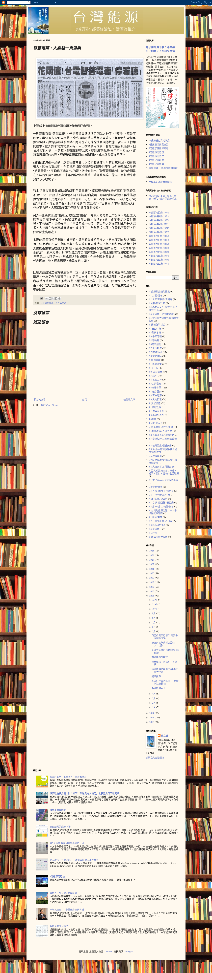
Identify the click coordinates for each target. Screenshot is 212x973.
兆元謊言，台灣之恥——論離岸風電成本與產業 (74, 859)
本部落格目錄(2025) (159, 212)
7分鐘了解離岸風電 (158, 148)
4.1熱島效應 (155, 407)
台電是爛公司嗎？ (59, 926)
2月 (154, 702)
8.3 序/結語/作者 (157, 525)
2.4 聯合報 (154, 340)
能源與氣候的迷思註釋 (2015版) (163, 644)
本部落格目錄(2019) (159, 235)
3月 (154, 698)
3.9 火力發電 (155, 399)
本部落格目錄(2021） (159, 228)
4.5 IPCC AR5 (155, 422)
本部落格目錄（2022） (160, 224)
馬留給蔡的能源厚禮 (60, 826)
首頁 (84, 399)
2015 (152, 595)
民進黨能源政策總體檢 (160, 181)
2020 (152, 573)
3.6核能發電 (155, 387)
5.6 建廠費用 (155, 456)
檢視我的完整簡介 (155, 757)
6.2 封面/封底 (155, 486)
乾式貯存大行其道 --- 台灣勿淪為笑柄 (165, 682)
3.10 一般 (153, 367)
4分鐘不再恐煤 (156, 156)
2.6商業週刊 (155, 344)
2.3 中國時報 (155, 336)
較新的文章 (40, 399)
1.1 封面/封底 (155, 295)
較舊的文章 (129, 399)
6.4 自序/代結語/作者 (159, 494)
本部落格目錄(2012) (159, 263)
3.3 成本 (153, 375)
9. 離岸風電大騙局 (158, 536)
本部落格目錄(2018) (159, 239)
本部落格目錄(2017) (159, 243)
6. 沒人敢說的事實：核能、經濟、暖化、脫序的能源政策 (164, 472)
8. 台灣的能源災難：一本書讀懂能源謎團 (163, 512)
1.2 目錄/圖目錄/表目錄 (160, 299)
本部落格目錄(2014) (159, 255)
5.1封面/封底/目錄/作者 (160, 430)
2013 (152, 717)
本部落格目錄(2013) (159, 259)
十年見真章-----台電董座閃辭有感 (67, 909)
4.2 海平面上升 (156, 411)
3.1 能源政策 (155, 363)
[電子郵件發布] (41, 298)
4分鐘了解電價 (156, 164)
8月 (154, 617)
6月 (154, 626)
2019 (152, 577)
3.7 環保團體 (155, 391)
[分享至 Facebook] (56, 298)
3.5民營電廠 (155, 383)
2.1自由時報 (155, 328)
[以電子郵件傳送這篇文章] (46, 298)
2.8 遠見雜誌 (155, 356)
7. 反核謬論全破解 (158, 498)
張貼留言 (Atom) (49, 404)
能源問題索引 (158, 688)
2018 (152, 582)
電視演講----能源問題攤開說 (163, 167)
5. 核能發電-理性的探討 (161, 426)
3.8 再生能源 (60, 302)
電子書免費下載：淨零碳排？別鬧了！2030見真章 (160, 49)
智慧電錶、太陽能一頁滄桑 (164, 663)
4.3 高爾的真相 (156, 415)
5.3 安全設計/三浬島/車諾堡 (163, 438)
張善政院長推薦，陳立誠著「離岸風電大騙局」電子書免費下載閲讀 (84, 793)
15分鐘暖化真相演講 (159, 140)
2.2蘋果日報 (155, 332)
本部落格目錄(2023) (159, 220)
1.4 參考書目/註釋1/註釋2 (162, 314)
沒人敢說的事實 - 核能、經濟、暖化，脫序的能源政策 (163, 197)
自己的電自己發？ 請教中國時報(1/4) (165, 637)
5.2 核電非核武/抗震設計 (161, 434)
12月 (155, 599)
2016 (152, 591)
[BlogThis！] (50, 298)
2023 (152, 559)
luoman (109, 951)
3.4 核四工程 (155, 379)
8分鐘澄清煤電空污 (158, 144)
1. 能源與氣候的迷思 (159, 291)
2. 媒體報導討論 (157, 324)
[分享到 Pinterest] (59, 298)
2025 (152, 550)
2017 (152, 586)
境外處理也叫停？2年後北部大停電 (165, 670)
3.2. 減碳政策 (47, 302)
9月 (154, 613)
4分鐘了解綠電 (156, 160)
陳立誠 (164, 735)
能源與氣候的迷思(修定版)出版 (165, 651)
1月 (154, 707)
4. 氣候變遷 (154, 403)
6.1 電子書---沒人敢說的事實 (163, 480)
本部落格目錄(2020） (159, 232)
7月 (154, 622)
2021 (152, 568)
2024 (152, 555)
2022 (152, 564)
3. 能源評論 (154, 359)
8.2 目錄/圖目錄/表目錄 (160, 521)
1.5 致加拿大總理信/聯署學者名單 (164, 319)
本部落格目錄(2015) (159, 251)
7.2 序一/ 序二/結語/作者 (161, 506)
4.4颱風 (152, 419)
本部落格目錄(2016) (159, 247)
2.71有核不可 (155, 352)
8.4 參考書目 (155, 528)
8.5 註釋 (153, 532)
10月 (155, 608)
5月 (154, 631)
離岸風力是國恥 (58, 810)
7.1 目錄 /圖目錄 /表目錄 (161, 502)
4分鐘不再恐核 (156, 152)
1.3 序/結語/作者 (157, 303)
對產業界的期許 (160, 657)
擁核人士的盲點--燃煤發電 (63, 893)
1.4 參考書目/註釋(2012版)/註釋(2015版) (164, 309)
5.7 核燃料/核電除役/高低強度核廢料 (163, 461)
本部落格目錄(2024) (159, 216)
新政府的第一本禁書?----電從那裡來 (68, 776)
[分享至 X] (53, 298)
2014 (152, 713)
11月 (155, 604)
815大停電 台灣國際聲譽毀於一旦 (67, 843)
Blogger (129, 951)
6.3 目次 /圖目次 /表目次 (161, 490)
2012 (152, 721)
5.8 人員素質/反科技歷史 (161, 466)
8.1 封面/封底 (155, 517)
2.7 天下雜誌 (155, 348)
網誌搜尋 (156, 676)
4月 (154, 693)
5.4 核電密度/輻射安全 (160, 445)
